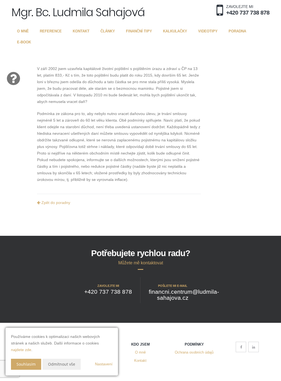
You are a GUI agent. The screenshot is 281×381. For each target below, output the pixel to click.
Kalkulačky (175, 31)
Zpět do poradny (55, 202)
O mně (23, 31)
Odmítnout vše (61, 364)
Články (107, 31)
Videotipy (208, 31)
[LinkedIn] (253, 347)
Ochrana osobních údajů (194, 352)
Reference (51, 31)
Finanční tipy (139, 31)
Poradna (237, 31)
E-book (24, 42)
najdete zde (21, 350)
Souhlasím (26, 364)
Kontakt (81, 31)
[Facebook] (241, 347)
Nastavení (104, 364)
